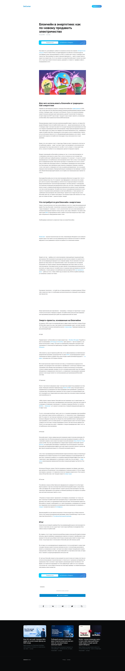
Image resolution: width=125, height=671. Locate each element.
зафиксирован (76, 108)
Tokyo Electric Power (79, 441)
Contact (68, 659)
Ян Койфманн (59, 507)
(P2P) (67, 354)
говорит (41, 507)
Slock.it (65, 387)
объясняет (48, 406)
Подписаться (97, 6)
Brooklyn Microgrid (74, 340)
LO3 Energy (53, 341)
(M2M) (41, 406)
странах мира (68, 327)
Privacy (64, 659)
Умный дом (42, 236)
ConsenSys (60, 341)
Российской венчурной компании (62, 516)
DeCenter (25, 659)
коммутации (68, 473)
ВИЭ (46, 212)
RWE (69, 387)
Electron (41, 444)
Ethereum (41, 347)
